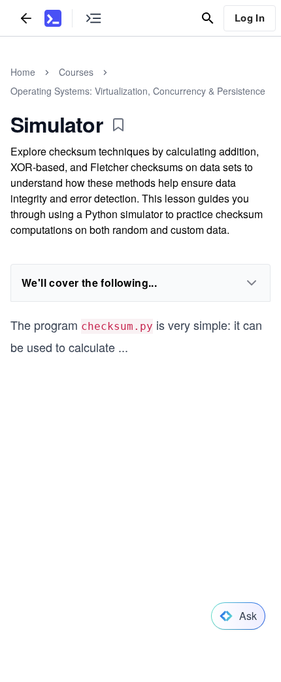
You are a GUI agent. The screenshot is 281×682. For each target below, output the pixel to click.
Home (22, 71)
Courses (76, 71)
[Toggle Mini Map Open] (93, 18)
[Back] (26, 18)
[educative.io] (52, 18)
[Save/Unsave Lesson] (118, 124)
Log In (250, 17)
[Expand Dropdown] (251, 283)
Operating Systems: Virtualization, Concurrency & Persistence (137, 90)
